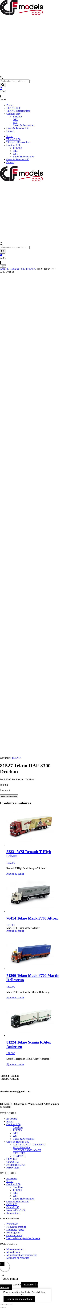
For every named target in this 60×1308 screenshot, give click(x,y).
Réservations (12, 1167)
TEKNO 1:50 (13, 108)
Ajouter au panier (9, 796)
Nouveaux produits (16, 1226)
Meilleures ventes (15, 1229)
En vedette (11, 1118)
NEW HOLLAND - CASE (27, 1150)
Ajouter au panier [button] (15, 873)
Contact (10, 131)
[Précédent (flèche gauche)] (1, 1307)
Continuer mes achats (19, 1298)
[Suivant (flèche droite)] (4, 1307)
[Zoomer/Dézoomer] (1, 1304)
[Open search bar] (1, 78)
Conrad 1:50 (12, 1161)
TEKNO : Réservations (18, 110)
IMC (15, 119)
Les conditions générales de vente (23, 1238)
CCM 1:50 (11, 1159)
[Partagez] (7, 1304)
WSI (15, 122)
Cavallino (18, 1127)
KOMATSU (19, 1156)
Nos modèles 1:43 (15, 1164)
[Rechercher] (2, 85)
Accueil (4, 269)
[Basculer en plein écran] (4, 1304)
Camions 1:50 (13, 113)
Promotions (12, 1224)
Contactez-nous (14, 1235)
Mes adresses (13, 1252)
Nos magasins (13, 1232)
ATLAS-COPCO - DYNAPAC (29, 1144)
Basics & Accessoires (23, 125)
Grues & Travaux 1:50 (17, 128)
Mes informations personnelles (21, 1255)
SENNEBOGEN (21, 1147)
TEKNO (17, 116)
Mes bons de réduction (17, 1257)
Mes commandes (14, 1249)
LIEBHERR (19, 1153)
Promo (9, 105)
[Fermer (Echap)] (11, 1304)
